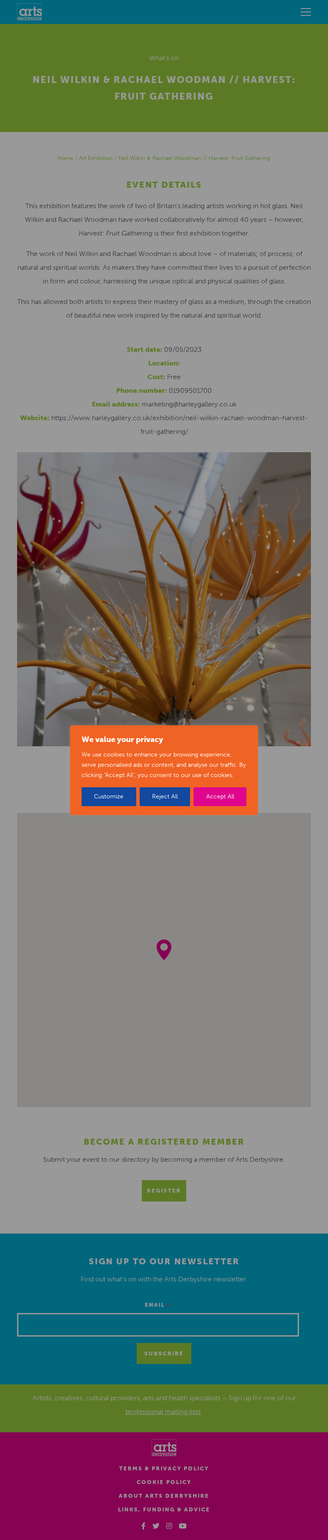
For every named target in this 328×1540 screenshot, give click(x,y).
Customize (108, 796)
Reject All (165, 796)
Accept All (220, 796)
